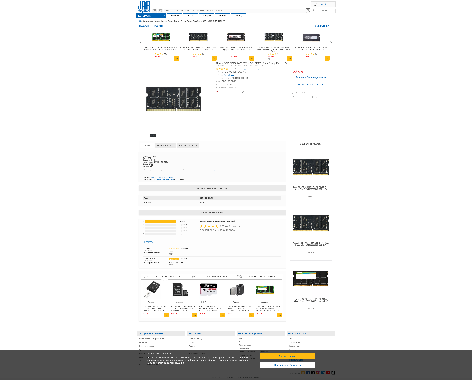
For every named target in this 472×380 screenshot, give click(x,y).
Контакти (242, 342)
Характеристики (165, 145)
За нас (241, 338)
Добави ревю (249, 69)
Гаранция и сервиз (146, 346)
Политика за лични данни (170, 363)
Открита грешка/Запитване (315, 93)
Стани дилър (244, 348)
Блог (290, 339)
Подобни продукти (151, 26)
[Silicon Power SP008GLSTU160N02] (265, 298)
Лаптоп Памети (173, 21)
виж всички (321, 26)
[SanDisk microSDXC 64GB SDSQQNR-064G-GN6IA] (152, 298)
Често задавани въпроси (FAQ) (151, 339)
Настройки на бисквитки (287, 365)
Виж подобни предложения (311, 77)
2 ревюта (239, 69)
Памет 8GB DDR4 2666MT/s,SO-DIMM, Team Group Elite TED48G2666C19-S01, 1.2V (198, 49)
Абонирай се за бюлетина (311, 84)
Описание (147, 145)
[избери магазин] (160, 11)
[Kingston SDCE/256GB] (208, 298)
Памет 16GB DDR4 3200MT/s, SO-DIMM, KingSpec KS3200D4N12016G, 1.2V (236, 49)
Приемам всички (287, 356)
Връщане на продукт (147, 350)
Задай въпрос (262, 69)
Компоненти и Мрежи (151, 21)
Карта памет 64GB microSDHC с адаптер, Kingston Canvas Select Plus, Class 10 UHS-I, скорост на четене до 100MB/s (183, 308)
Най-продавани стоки (297, 350)
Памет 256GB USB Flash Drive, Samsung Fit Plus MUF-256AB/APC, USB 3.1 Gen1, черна (240, 308)
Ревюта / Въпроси (188, 145)
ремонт (174, 170)
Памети (163, 21)
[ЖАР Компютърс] (143, 6)
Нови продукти (294, 346)
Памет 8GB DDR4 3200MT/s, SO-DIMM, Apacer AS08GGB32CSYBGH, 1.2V (311, 49)
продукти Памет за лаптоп (163, 179)
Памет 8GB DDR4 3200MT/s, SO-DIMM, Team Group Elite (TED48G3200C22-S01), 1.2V (273, 50)
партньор (211, 170)
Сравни (318, 97)
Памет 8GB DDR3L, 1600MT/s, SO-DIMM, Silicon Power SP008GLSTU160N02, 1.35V (160, 49)
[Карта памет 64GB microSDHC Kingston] (180, 298)
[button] (140, 42)
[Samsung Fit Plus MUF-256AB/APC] (237, 298)
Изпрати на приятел (303, 97)
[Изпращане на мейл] (154, 11)
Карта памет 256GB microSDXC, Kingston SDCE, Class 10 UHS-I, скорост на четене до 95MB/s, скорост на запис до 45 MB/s (211, 308)
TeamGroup (229, 75)
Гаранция (143, 342)
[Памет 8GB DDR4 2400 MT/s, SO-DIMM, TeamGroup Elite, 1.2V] (175, 97)
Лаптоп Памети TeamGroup (191, 21)
